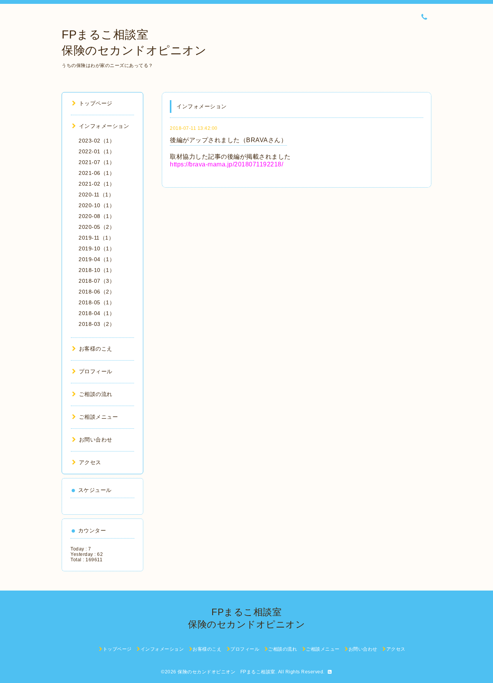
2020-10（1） (97, 205)
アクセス (90, 462)
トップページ (95, 103)
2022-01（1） (97, 151)
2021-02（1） (97, 184)
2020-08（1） (97, 216)
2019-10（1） (97, 248)
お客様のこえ (95, 349)
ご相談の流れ (95, 394)
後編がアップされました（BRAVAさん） (228, 140)
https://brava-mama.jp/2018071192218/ (226, 164)
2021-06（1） (97, 173)
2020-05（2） (97, 227)
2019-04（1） (97, 259)
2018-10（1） (97, 270)
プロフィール (95, 371)
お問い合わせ (95, 439)
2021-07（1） (97, 162)
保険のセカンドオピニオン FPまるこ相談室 (226, 672)
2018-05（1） (97, 302)
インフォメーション (104, 126)
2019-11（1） (96, 238)
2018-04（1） (97, 313)
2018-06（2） (97, 292)
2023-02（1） (97, 141)
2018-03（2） (97, 324)
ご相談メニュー (98, 417)
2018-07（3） (97, 281)
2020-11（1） (96, 194)
